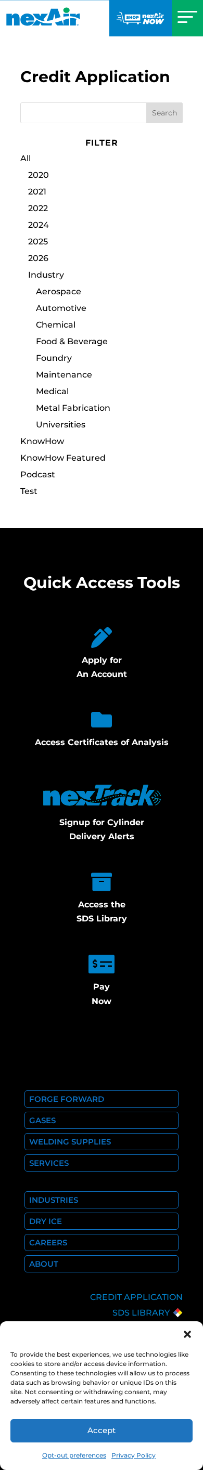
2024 (38, 225)
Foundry (54, 358)
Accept (101, 1430)
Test (28, 491)
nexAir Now (140, 18)
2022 (38, 208)
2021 (37, 192)
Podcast (37, 474)
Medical (52, 391)
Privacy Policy (133, 1455)
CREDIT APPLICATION (136, 1297)
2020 (38, 175)
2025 (38, 241)
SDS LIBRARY (141, 1313)
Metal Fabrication (73, 408)
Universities (60, 425)
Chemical (55, 325)
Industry (46, 275)
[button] (187, 1334)
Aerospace (58, 291)
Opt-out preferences (74, 1455)
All (25, 158)
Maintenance (64, 375)
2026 (38, 258)
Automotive (61, 308)
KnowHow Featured (63, 458)
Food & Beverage (72, 341)
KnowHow (42, 441)
